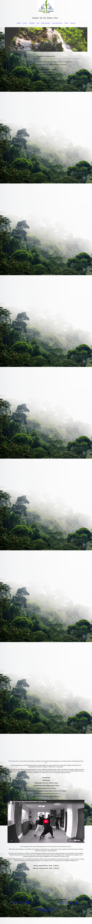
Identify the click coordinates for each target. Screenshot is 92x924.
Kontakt (66, 23)
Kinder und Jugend (45, 23)
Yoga (38, 23)
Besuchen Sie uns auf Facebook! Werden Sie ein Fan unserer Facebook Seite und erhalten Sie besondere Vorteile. (46, 910)
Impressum (72, 23)
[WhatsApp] (36, 901)
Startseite (19, 23)
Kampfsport (32, 23)
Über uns (25, 23)
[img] (46, 7)
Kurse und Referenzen (57, 23)
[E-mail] (36, 899)
